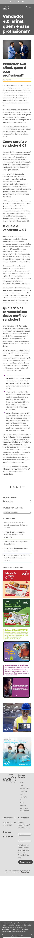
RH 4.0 (13, 112)
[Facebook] (3, 836)
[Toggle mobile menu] (30, 7)
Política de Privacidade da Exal (23, 855)
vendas (22, 159)
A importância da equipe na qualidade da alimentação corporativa (14, 534)
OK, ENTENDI (17, 936)
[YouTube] (12, 836)
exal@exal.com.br (9, 822)
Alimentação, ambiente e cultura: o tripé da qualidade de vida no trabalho (17, 557)
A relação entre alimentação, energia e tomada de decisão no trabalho (15, 525)
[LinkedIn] (9, 836)
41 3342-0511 (7, 825)
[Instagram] (6, 836)
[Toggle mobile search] (27, 7)
